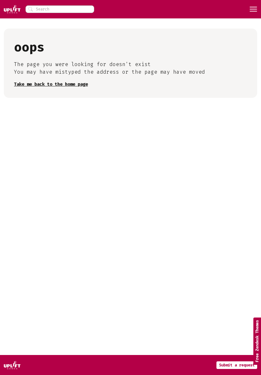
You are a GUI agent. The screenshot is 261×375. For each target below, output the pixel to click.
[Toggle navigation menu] (253, 9)
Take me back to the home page (51, 84)
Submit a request (237, 365)
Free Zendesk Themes (257, 341)
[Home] (12, 9)
